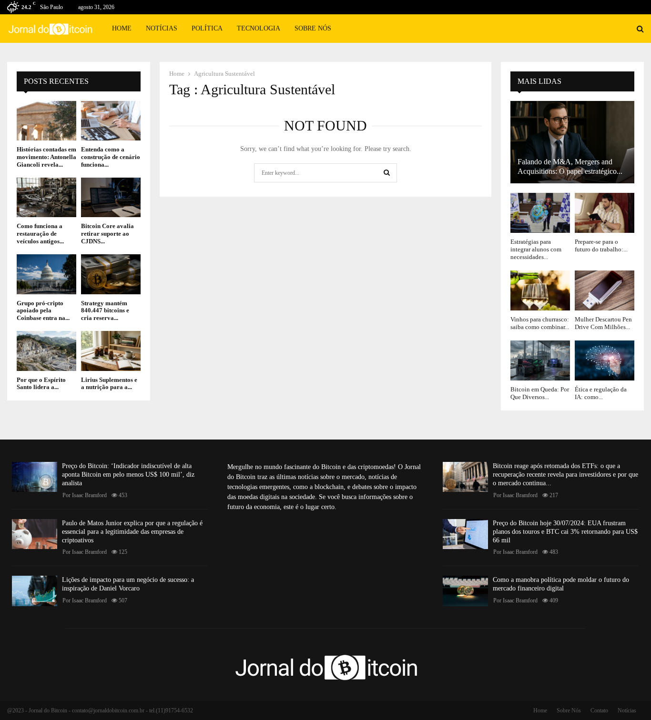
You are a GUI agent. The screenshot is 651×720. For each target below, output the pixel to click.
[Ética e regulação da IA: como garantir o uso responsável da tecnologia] (604, 360)
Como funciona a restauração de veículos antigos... (40, 233)
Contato (599, 710)
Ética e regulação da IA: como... (601, 393)
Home (122, 28)
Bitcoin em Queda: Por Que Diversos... (539, 393)
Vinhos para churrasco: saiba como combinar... (539, 323)
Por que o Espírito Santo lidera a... (41, 383)
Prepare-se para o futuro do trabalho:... (601, 245)
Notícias (161, 28)
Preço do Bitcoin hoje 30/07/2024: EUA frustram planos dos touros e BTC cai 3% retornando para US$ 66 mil (565, 532)
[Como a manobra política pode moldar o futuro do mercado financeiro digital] (465, 591)
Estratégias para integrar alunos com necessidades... (535, 249)
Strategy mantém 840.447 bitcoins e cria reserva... (105, 310)
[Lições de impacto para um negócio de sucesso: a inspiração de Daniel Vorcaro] (34, 591)
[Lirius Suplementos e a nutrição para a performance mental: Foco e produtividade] (111, 350)
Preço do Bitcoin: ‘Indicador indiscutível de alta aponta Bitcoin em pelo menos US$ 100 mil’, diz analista (128, 474)
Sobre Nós (313, 28)
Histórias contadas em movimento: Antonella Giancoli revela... (46, 157)
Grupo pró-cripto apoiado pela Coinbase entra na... (43, 310)
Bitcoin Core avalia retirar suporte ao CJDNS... (107, 233)
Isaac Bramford (89, 495)
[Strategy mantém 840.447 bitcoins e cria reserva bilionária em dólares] (111, 274)
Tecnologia (258, 28)
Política (207, 28)
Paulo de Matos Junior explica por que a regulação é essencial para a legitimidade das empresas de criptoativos (132, 532)
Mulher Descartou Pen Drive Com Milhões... (603, 323)
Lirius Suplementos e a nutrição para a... (109, 383)
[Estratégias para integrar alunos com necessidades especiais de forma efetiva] (540, 212)
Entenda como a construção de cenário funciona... (110, 157)
